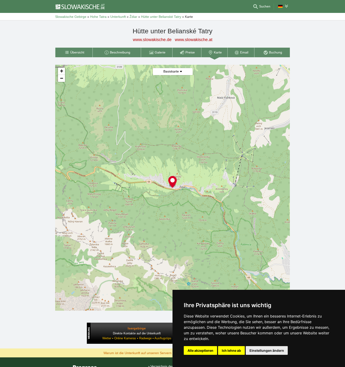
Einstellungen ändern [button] (266, 350)
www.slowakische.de (152, 39)
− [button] (61, 78)
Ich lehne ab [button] (231, 350)
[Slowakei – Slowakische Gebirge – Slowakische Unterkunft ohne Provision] (80, 6)
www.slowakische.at (193, 39)
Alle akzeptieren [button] (200, 350)
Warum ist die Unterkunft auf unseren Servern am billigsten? (148, 352)
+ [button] (61, 71)
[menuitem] (73, 52)
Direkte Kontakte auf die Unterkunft (137, 333)
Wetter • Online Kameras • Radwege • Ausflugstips (136, 338)
